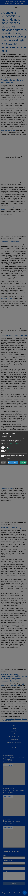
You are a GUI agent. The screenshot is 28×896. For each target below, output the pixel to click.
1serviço (7, 448)
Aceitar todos (23, 462)
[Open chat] (25, 893)
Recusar (3, 462)
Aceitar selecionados (12, 462)
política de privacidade (14, 443)
